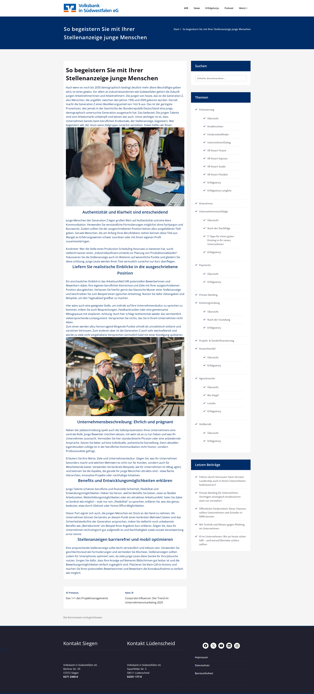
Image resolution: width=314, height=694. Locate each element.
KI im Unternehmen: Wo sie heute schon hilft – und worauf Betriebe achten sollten (222, 540)
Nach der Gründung (218, 319)
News (197, 8)
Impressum (201, 657)
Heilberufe (205, 424)
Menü (242, 8)
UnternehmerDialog (219, 142)
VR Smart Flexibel (217, 174)
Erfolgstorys (212, 8)
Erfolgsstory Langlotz (219, 190)
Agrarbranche (207, 378)
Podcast (229, 8)
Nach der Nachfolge (218, 228)
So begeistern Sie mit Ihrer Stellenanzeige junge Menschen (217, 29)
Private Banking (208, 294)
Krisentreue (206, 203)
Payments (205, 265)
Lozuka (211, 403)
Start (176, 29)
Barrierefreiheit (204, 673)
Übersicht (212, 118)
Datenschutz (202, 665)
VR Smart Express (217, 158)
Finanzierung (206, 109)
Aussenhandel (207, 348)
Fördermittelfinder (218, 134)
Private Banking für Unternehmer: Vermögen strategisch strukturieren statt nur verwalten (220, 496)
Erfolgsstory (214, 182)
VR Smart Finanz (216, 150)
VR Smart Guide (216, 166)
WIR (186, 8)
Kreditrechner (215, 126)
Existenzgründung (209, 302)
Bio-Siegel (213, 395)
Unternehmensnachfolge (213, 211)
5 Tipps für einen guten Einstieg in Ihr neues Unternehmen (220, 240)
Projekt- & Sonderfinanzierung (216, 340)
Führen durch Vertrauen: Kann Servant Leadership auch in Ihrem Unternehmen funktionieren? (222, 480)
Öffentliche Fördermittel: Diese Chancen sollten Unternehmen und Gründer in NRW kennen (222, 512)
